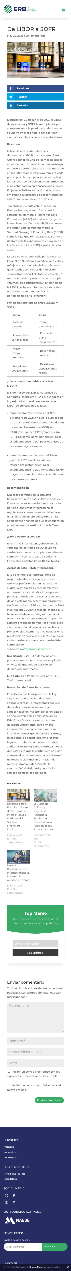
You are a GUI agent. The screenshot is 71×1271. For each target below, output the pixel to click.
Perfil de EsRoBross (14, 1173)
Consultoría (10, 1157)
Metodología (10, 1178)
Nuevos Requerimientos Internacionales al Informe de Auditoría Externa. (18, 873)
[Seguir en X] (6, 1196)
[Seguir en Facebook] (14, 1196)
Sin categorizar (35, 35)
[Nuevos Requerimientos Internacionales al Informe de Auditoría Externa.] (18, 857)
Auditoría (9, 1146)
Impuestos (9, 1152)
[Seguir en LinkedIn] (14, 1202)
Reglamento (10, 1262)
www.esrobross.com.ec (35, 649)
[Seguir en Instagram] (6, 1202)
